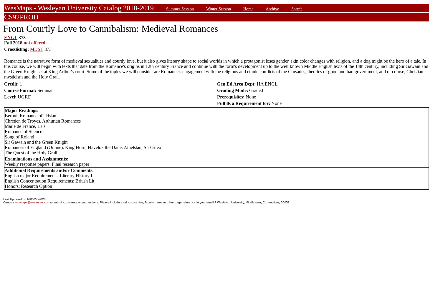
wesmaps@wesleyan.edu (32, 202)
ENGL (10, 37)
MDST (36, 49)
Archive (272, 8)
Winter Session (218, 8)
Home (248, 8)
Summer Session (180, 8)
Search (297, 8)
